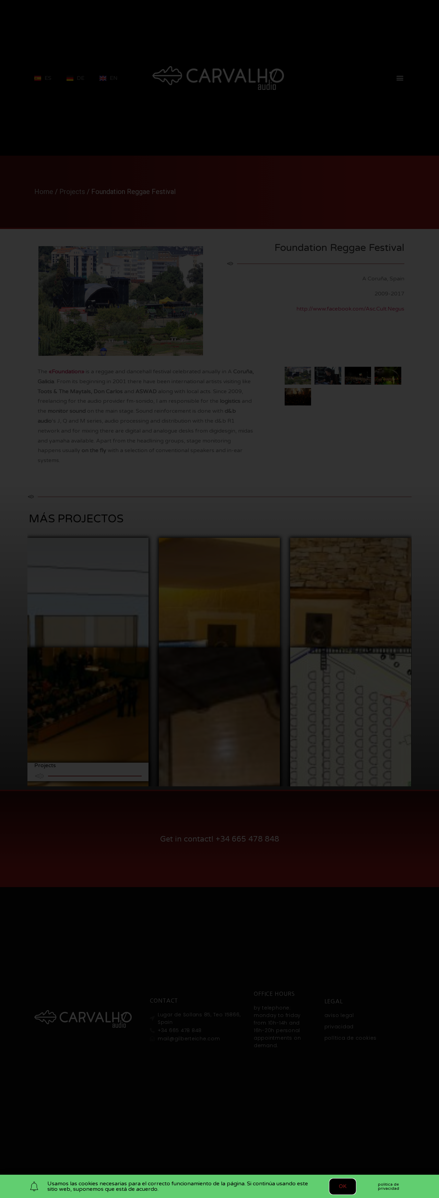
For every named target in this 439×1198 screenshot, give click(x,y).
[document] (219, 599)
